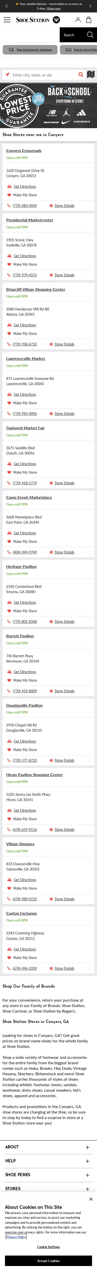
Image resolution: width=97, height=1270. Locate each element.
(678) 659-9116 (25, 829)
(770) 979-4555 (25, 274)
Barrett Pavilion (20, 636)
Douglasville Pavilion (24, 705)
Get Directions (25, 186)
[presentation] (78, 20)
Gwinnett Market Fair (25, 428)
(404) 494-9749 (25, 552)
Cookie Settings (48, 1246)
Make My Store (25, 194)
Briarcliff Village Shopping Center (35, 289)
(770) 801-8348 (25, 621)
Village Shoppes (20, 844)
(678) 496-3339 (25, 968)
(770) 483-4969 (25, 205)
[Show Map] (91, 74)
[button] (81, 75)
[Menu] (7, 19)
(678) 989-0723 (25, 898)
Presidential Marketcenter (29, 220)
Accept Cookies (48, 1260)
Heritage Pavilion (21, 566)
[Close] (91, 1199)
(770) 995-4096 (25, 413)
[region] (48, 1231)
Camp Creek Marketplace (29, 497)
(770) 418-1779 (25, 482)
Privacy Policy (16, 1236)
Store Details (64, 205)
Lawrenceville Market (25, 358)
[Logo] (38, 19)
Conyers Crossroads (24, 150)
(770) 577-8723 (25, 760)
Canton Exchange (21, 913)
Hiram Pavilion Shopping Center (34, 774)
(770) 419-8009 (25, 690)
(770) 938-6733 (25, 344)
